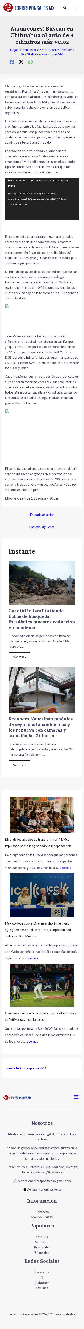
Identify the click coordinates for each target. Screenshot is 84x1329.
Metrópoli (42, 1242)
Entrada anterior (42, 514)
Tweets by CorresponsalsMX (25, 1068)
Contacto (42, 1212)
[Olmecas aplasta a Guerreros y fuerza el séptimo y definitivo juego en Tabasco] (42, 985)
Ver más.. (19, 657)
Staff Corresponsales (57, 50)
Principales (42, 1247)
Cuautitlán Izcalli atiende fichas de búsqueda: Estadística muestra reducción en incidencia (42, 619)
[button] (65, 7)
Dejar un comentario (24, 50)
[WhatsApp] (30, 62)
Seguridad (42, 1252)
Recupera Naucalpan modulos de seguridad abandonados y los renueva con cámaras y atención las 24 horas (41, 727)
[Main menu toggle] (76, 7)
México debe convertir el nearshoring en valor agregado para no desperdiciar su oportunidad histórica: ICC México (38, 929)
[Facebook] (12, 62)
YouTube (42, 1288)
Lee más (65, 868)
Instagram (42, 1282)
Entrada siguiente (42, 527)
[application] (42, 199)
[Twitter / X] (21, 62)
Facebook (42, 1272)
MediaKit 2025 (42, 1217)
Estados (42, 1237)
